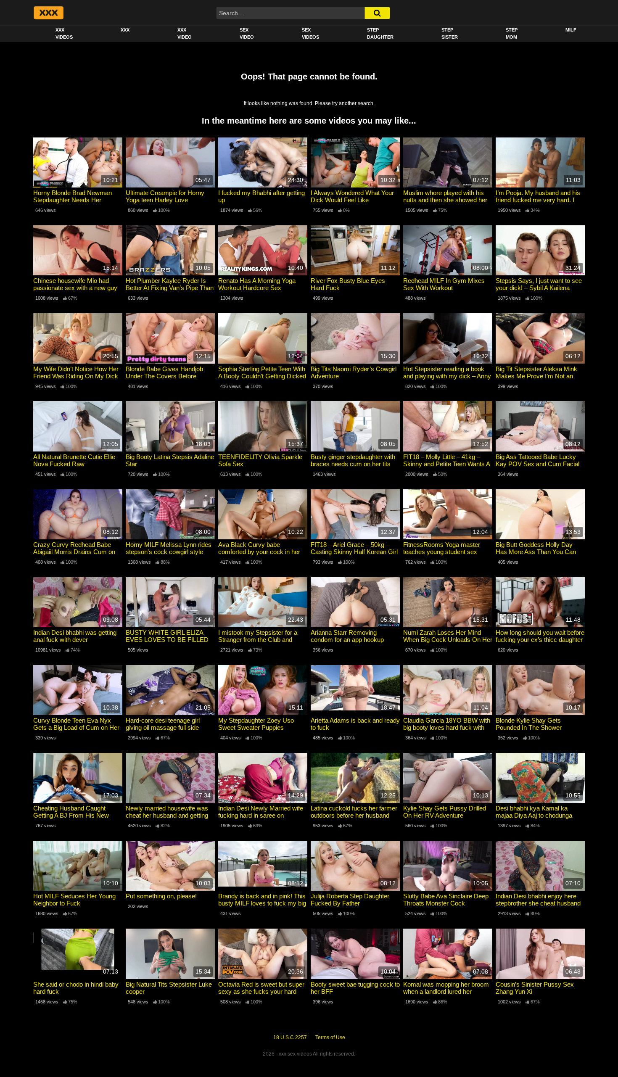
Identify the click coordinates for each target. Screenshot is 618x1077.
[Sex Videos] (48, 12)
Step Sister (449, 33)
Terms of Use (330, 1037)
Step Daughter (380, 33)
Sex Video (247, 33)
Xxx (125, 29)
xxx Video (184, 33)
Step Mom (512, 33)
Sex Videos (310, 33)
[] (377, 13)
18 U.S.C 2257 (290, 1037)
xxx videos (64, 33)
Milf (570, 29)
